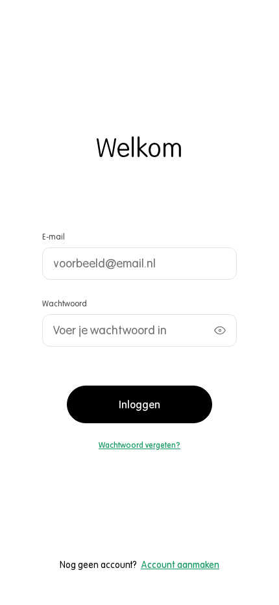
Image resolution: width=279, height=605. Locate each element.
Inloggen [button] (139, 404)
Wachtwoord (64, 303)
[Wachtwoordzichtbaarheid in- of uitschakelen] (220, 330)
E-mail (53, 236)
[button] (139, 445)
